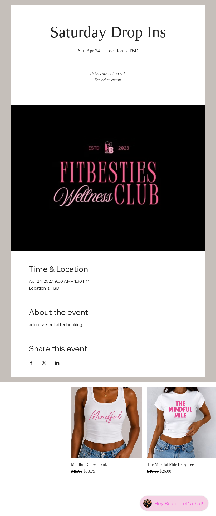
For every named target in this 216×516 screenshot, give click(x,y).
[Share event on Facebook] (31, 363)
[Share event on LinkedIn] (57, 363)
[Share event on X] (44, 363)
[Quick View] (106, 422)
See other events (108, 80)
